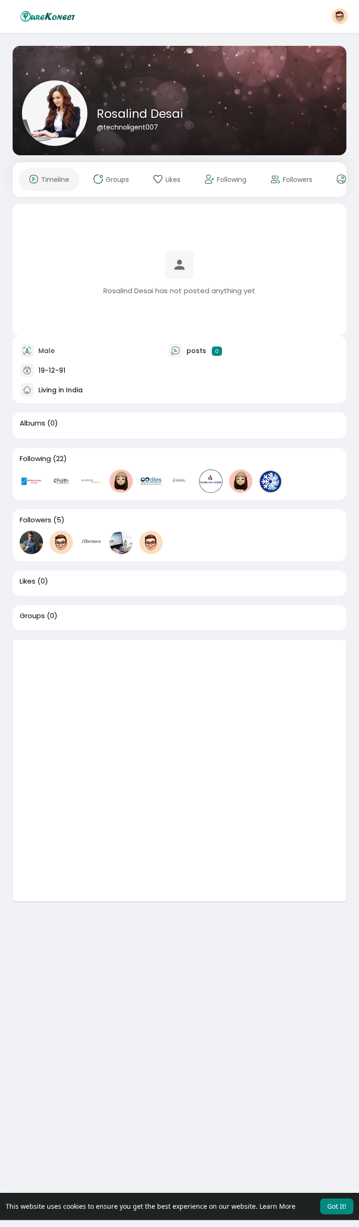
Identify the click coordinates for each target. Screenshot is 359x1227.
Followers (35, 520)
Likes (28, 581)
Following (35, 458)
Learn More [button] (277, 1206)
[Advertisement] (180, 705)
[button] (339, 16)
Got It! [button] (336, 1206)
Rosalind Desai (140, 114)
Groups (32, 616)
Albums (32, 423)
